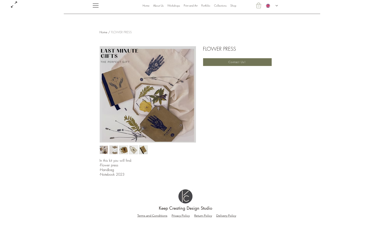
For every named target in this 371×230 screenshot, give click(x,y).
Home (103, 32)
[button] (96, 5)
